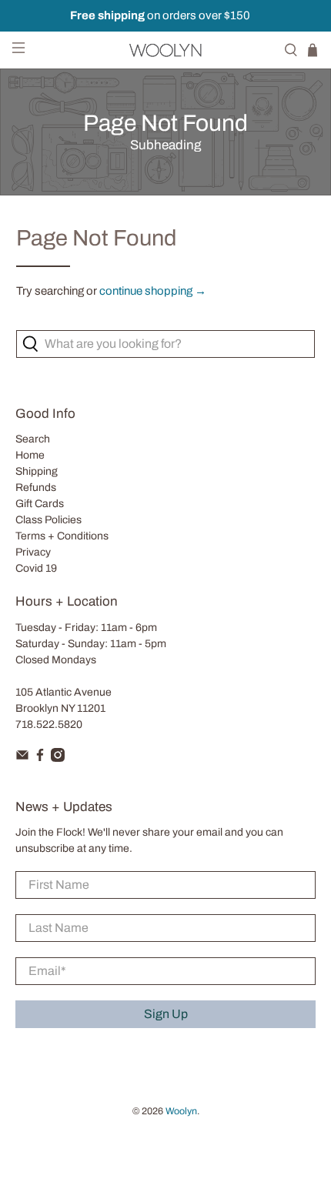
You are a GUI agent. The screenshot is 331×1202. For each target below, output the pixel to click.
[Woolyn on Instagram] (58, 758)
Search (32, 439)
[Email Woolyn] (22, 758)
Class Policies (48, 520)
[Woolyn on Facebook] (40, 758)
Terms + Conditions (62, 536)
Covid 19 (36, 568)
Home (30, 455)
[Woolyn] (166, 50)
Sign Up (166, 1013)
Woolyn (181, 1111)
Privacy (33, 552)
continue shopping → (152, 291)
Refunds (35, 487)
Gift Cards (39, 503)
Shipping (36, 471)
